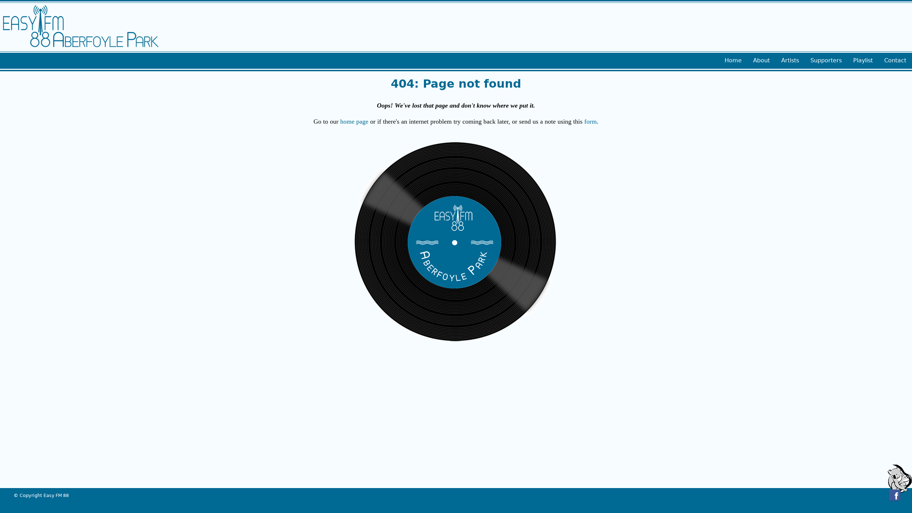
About (761, 60)
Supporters (826, 60)
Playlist (863, 60)
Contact (895, 60)
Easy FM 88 (56, 495)
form (590, 121)
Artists (790, 60)
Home (733, 60)
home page (354, 121)
